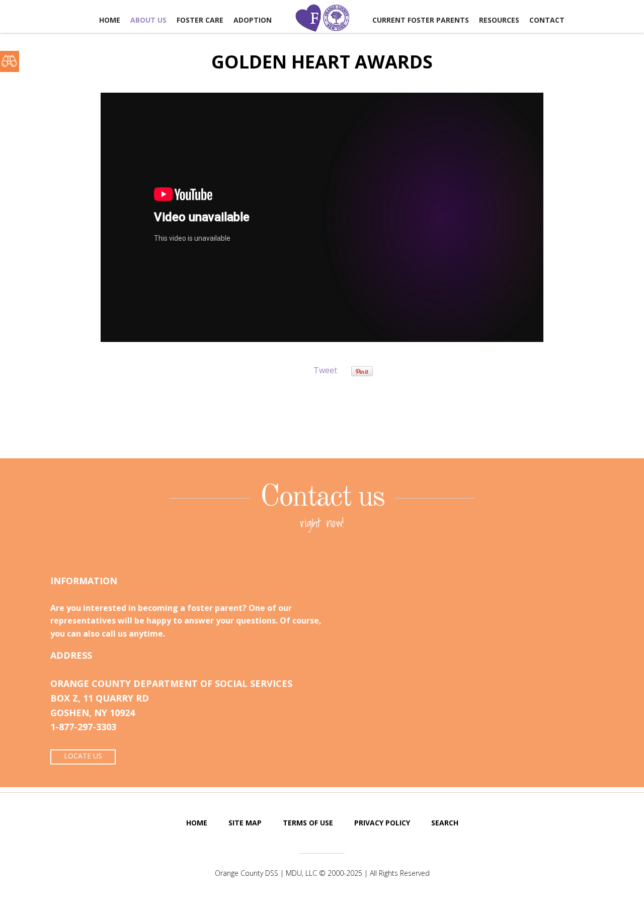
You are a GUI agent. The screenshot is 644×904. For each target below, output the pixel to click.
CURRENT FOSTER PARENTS (420, 20)
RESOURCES (499, 20)
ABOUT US (148, 20)
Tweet (325, 370)
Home (109, 20)
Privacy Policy (382, 822)
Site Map (245, 822)
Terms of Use (308, 822)
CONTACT (547, 20)
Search (444, 822)
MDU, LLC (301, 873)
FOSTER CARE (200, 20)
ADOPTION (252, 20)
